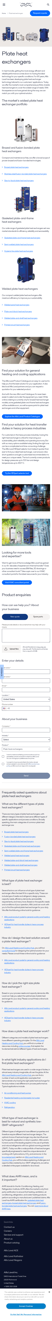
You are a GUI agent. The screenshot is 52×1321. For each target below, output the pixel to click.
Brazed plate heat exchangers (16, 167)
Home (4, 13)
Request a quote (40, 13)
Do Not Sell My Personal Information (26, 1314)
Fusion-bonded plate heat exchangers (19, 836)
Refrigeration (9, 1107)
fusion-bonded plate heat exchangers (24, 1204)
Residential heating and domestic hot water (22, 1097)
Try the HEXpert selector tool (17, 473)
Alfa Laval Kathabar (13, 1256)
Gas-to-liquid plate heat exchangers (19, 180)
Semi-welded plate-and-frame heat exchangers (23, 850)
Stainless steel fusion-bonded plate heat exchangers (25, 174)
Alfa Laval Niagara (13, 1260)
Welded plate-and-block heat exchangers (21, 860)
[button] (4, 708)
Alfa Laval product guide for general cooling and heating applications (27, 918)
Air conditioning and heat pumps (17, 1093)
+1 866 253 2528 (10, 1286)
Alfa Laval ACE (11, 1250)
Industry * (5, 735)
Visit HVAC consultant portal (17, 582)
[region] (26, 1305)
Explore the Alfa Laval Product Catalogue (22, 416)
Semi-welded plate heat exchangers (19, 244)
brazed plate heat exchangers (24, 1203)
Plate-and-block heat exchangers (18, 311)
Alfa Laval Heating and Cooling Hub (19, 948)
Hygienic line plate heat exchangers (18, 251)
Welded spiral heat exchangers (16, 304)
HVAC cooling (10, 1102)
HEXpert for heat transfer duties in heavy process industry (24, 926)
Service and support (13, 1234)
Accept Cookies (26, 1306)
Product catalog (12, 1242)
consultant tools (8, 950)
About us (8, 1238)
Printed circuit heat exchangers (17, 324)
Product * (5, 745)
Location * (5, 695)
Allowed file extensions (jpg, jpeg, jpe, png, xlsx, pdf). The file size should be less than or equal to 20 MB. (35, 649)
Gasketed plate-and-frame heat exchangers (22, 237)
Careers (8, 1230)
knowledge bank (9, 1157)
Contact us (9, 1227)
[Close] (49, 1292)
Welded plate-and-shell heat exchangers (20, 318)
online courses (24, 1046)
